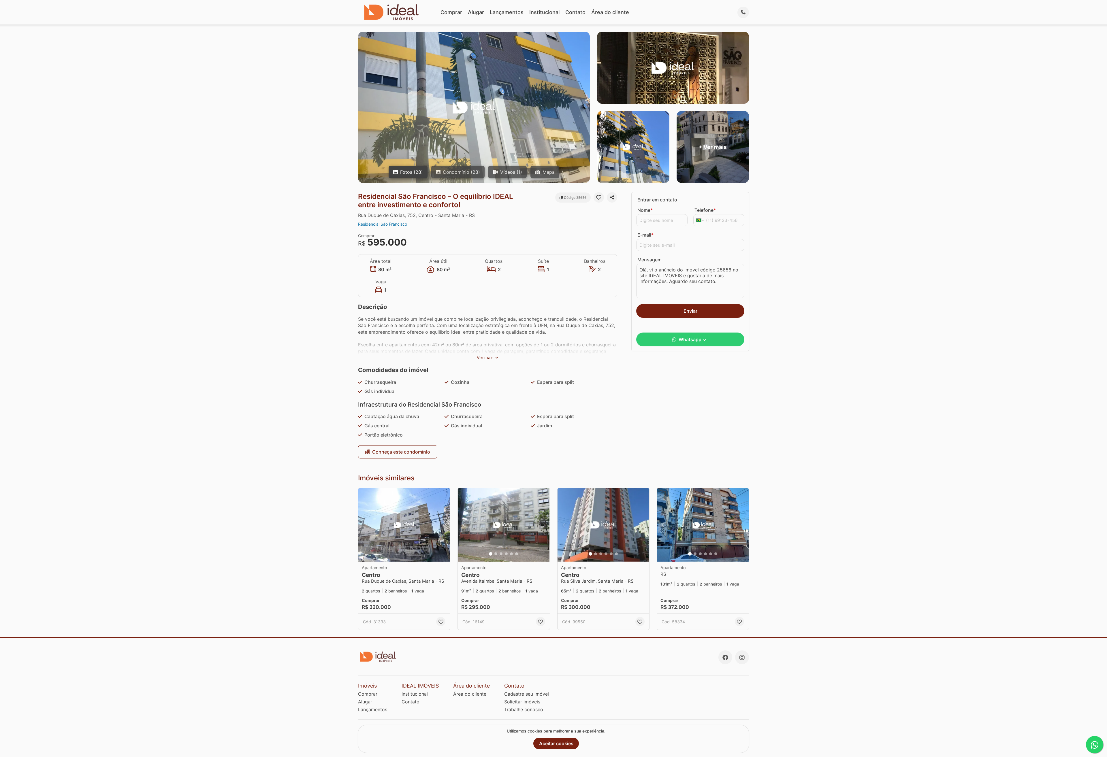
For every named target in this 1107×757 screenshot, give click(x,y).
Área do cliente (610, 12)
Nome (645, 210)
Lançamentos (507, 12)
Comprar (451, 12)
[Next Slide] (544, 525)
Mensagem (649, 260)
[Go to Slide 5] (511, 553)
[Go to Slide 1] (490, 554)
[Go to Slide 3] (501, 553)
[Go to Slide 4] (506, 553)
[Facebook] (725, 657)
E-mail (645, 235)
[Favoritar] (599, 197)
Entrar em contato (657, 200)
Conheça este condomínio (401, 452)
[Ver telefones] (743, 12)
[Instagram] (742, 657)
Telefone (705, 210)
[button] (404, 525)
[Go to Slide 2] (495, 553)
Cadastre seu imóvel (526, 694)
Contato (575, 12)
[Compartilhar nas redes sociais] (612, 197)
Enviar (690, 311)
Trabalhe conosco (523, 709)
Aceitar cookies (556, 743)
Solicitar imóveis (522, 702)
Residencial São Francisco (382, 224)
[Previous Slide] (464, 525)
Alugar (476, 12)
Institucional (544, 12)
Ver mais (485, 357)
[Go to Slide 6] (516, 553)
